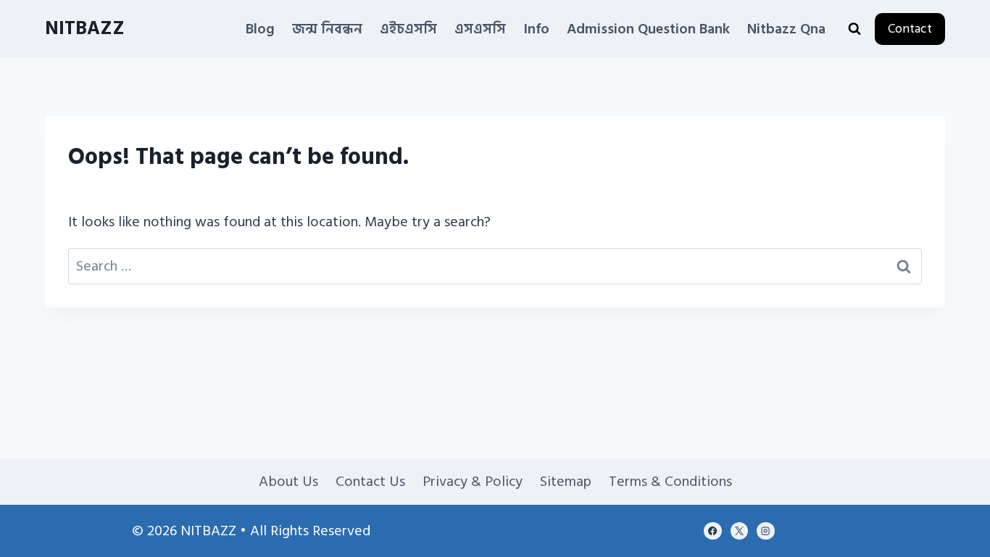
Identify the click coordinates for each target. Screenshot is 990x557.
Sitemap (565, 481)
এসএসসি (480, 29)
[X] (739, 531)
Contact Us (370, 481)
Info (536, 29)
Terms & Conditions (670, 481)
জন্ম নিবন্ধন (327, 29)
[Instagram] (765, 531)
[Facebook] (712, 531)
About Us (288, 481)
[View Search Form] (854, 29)
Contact (910, 28)
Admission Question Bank (648, 29)
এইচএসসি (408, 29)
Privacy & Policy (473, 481)
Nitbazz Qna (786, 29)
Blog (260, 29)
